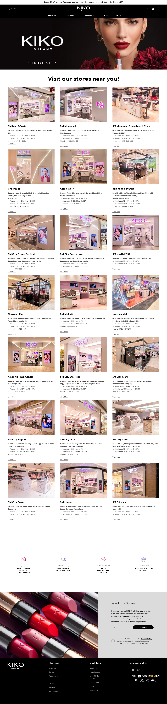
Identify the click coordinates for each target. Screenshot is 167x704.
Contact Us (94, 690)
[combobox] (24, 8)
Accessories (89, 16)
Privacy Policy (95, 682)
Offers (51, 684)
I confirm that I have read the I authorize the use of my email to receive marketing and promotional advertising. (135, 641)
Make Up (52, 16)
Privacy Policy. (146, 639)
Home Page (94, 668)
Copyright (94, 686)
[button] (52, 16)
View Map (12, 143)
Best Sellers (53, 691)
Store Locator (95, 672)
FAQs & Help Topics (94, 677)
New (50, 680)
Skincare (70, 16)
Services (52, 687)
